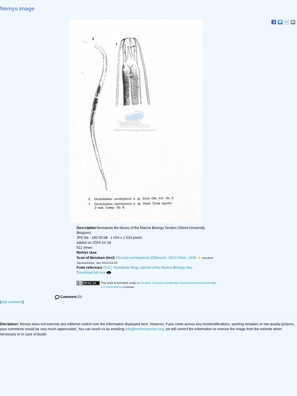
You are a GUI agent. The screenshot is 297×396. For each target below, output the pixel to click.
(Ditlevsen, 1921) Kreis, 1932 (155, 258)
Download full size (91, 272)
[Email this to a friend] (293, 22)
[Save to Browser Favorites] (286, 22)
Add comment (12, 302)
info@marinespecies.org (144, 329)
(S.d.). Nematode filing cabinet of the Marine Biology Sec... (149, 268)
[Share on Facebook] (273, 22)
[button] (199, 257)
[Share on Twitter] (280, 22)
